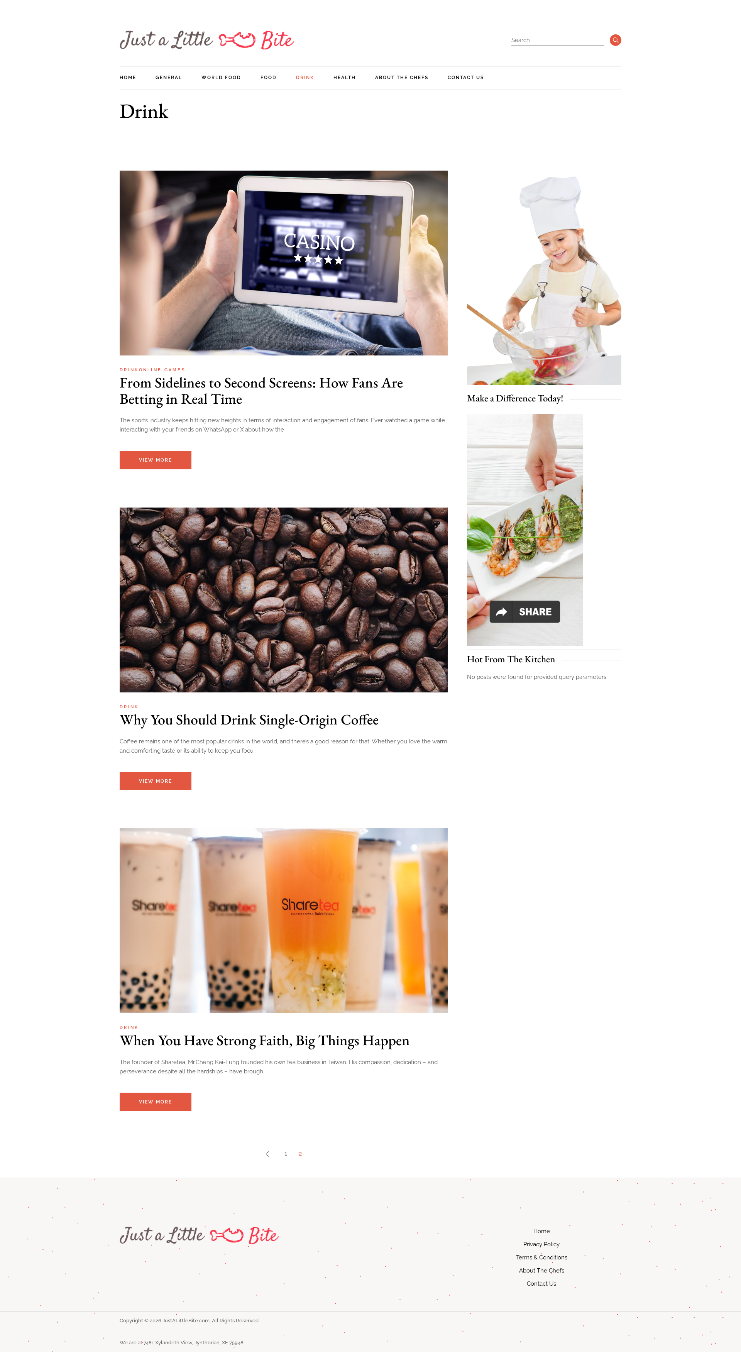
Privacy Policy (541, 1244)
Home (541, 1231)
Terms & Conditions (541, 1257)
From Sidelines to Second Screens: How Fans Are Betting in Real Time (261, 390)
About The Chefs (541, 1270)
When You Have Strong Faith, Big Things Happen (265, 1040)
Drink (129, 369)
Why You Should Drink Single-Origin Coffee (249, 719)
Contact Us (541, 1283)
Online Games (162, 369)
